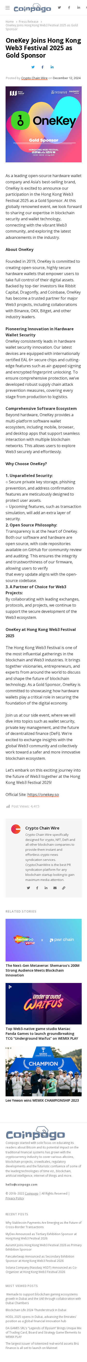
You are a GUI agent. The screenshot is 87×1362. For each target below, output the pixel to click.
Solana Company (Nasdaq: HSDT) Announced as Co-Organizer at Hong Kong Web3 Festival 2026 (41, 1269)
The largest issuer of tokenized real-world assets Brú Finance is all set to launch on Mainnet (42, 1345)
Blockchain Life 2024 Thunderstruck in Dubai (36, 1310)
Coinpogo (31, 1193)
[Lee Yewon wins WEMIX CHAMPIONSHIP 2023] (44, 1049)
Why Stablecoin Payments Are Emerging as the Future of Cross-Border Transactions (43, 1225)
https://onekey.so (43, 794)
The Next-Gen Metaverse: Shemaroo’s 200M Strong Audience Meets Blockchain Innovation (43, 970)
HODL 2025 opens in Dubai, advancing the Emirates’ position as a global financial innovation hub (41, 1319)
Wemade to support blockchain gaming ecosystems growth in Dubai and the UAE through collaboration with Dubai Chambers (43, 1298)
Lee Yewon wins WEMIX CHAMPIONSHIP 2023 (42, 1100)
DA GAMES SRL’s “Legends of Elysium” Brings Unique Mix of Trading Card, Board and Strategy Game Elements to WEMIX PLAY (43, 1332)
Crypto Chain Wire (34, 78)
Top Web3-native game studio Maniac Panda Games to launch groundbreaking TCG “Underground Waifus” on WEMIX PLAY (42, 1033)
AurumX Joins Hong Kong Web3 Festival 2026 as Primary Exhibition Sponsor (44, 1247)
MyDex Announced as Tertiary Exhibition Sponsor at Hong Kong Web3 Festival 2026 (41, 1236)
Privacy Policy (15, 1198)
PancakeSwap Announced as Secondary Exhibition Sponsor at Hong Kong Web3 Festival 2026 (40, 1258)
